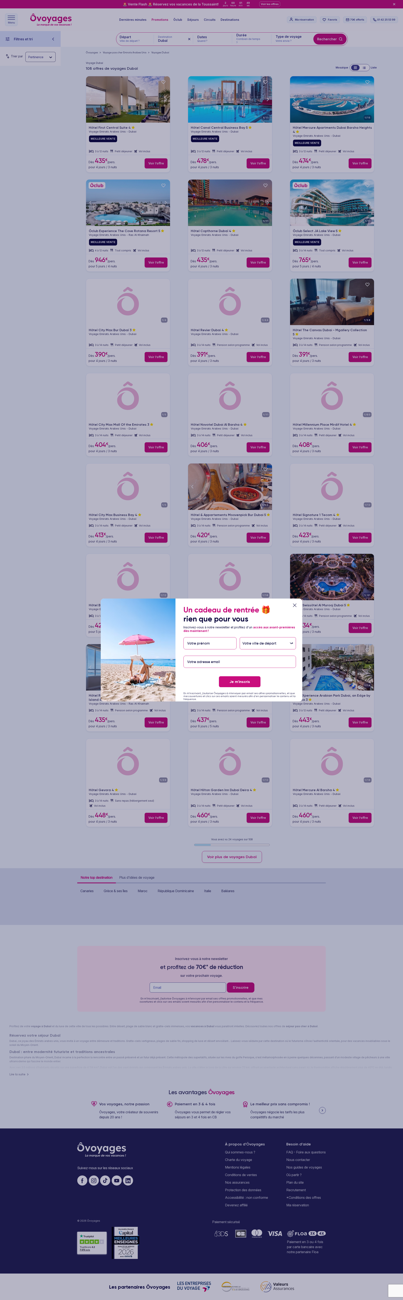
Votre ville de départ (260, 635)
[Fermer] (295, 605)
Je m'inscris (239, 681)
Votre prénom (198, 635)
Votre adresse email (203, 654)
